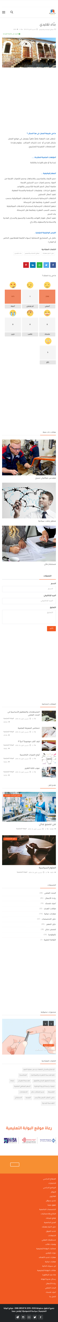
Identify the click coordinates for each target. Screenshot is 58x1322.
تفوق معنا (52, 1205)
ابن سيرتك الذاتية (49, 1266)
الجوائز (53, 1192)
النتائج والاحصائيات (48, 1214)
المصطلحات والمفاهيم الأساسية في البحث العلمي (23, 713)
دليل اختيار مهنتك (48, 253)
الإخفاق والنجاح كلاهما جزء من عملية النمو (39, 1070)
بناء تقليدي (18, 253)
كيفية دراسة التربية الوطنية (44, 1086)
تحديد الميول (51, 1231)
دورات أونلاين (51, 1253)
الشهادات (52, 1236)
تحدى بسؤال (51, 1201)
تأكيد (51, 629)
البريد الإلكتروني (50, 596)
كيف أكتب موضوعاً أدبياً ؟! (29, 742)
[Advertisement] (29, 97)
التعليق (53, 608)
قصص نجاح (50, 930)
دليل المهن (51, 924)
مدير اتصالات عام (37, 1092)
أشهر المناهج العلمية (22, 1086)
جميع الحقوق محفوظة (34, 1308)
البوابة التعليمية (9, 718)
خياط (12, 1081)
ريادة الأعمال (50, 898)
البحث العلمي (50, 893)
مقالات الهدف (50, 909)
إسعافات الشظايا (44, 1050)
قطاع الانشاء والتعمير (32, 253)
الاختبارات (52, 1183)
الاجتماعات (23, 1092)
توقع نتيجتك (51, 1218)
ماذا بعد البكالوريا (49, 1275)
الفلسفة (51, 1092)
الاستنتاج (18, 1098)
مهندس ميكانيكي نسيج (45, 478)
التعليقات (47, 576)
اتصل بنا (52, 1297)
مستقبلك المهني (49, 1240)
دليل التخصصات (49, 919)
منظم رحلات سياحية (47, 521)
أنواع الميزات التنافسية (30, 755)
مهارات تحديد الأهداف (47, 1258)
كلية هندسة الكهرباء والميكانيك (42, 1075)
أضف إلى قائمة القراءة (11, 34)
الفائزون (53, 1197)
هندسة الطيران (24, 1081)
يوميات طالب (50, 1245)
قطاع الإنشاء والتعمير (46, 30)
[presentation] (45, 1023)
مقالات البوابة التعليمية (46, 1271)
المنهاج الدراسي (49, 1179)
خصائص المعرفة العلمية (29, 728)
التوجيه (28, 1098)
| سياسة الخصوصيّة (30, 1311)
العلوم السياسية (47, 868)
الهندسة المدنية (48, 1103)
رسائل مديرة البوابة (48, 1279)
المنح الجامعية (50, 1223)
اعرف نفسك (50, 904)
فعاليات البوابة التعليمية (46, 1249)
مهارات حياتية (50, 914)
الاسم (53, 584)
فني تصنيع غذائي (47, 824)
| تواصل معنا (17, 1311)
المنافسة (23, 1075)
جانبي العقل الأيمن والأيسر (44, 1098)
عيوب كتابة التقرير (32, 768)
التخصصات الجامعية (47, 1210)
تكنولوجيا (52, 935)
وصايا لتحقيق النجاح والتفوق (44, 1081)
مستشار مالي (50, 564)
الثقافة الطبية (50, 940)
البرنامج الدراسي (49, 1188)
